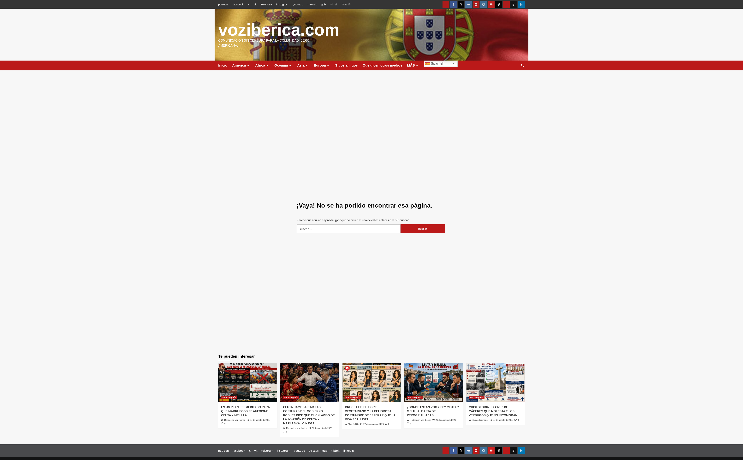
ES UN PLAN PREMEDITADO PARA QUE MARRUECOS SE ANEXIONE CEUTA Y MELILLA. (245, 411)
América (239, 65)
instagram (282, 4)
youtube (298, 4)
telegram (266, 4)
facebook (238, 4)
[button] (522, 65)
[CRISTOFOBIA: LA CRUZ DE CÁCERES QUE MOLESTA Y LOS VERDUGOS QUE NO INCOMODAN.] (495, 382)
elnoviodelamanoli (480, 420)
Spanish (437, 63)
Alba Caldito (353, 424)
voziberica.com (278, 29)
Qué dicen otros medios (382, 65)
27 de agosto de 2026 (322, 428)
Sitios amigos (346, 65)
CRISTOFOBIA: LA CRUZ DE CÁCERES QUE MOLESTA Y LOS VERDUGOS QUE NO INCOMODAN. (493, 411)
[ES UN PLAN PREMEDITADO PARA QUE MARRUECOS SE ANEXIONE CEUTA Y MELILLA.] (247, 382)
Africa (260, 65)
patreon (223, 4)
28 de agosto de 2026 (260, 420)
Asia (301, 65)
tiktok (333, 4)
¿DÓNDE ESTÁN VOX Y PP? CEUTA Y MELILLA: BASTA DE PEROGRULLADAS (433, 411)
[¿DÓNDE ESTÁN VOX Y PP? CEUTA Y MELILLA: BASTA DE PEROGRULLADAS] (433, 382)
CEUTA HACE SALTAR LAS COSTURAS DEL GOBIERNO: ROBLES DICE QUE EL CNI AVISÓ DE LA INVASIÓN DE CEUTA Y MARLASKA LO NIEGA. (309, 415)
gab (323, 4)
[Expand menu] (248, 65)
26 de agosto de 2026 (446, 420)
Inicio (222, 65)
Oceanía (281, 65)
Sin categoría (229, 397)
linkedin (346, 4)
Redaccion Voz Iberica (234, 420)
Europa (320, 65)
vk (255, 4)
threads (312, 4)
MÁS (411, 65)
